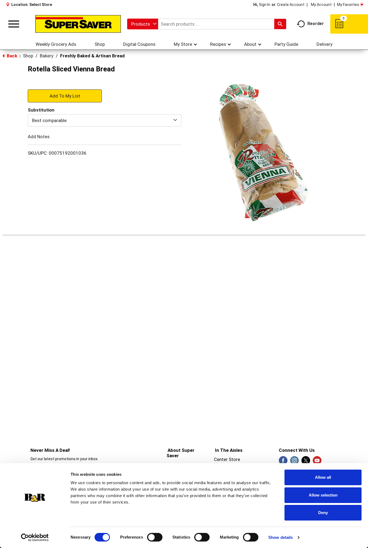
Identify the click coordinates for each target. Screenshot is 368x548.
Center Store (227, 459)
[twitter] (305, 462)
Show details (280, 537)
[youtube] (317, 462)
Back (11, 55)
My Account (321, 4)
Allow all (323, 477)
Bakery (46, 55)
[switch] (154, 537)
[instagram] (294, 462)
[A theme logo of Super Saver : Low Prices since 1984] (78, 24)
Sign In (264, 4)
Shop (28, 55)
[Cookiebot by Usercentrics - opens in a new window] (34, 537)
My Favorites (348, 4)
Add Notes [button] (39, 136)
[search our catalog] (280, 24)
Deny (323, 512)
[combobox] (142, 24)
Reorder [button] (315, 23)
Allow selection (323, 495)
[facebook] (283, 462)
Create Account (290, 4)
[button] (65, 95)
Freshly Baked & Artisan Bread (92, 55)
